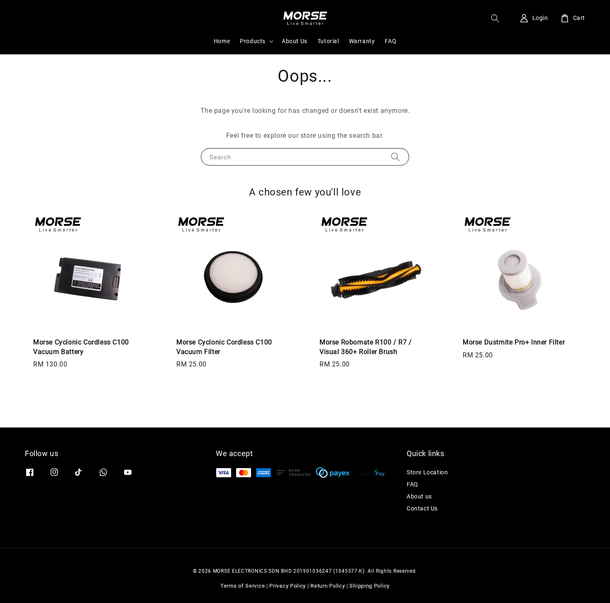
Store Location (427, 472)
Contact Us (422, 508)
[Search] (395, 157)
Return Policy (327, 586)
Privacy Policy (287, 586)
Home (222, 41)
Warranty (362, 41)
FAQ (390, 41)
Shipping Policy (369, 586)
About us (419, 496)
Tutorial (328, 41)
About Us (294, 41)
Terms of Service (242, 586)
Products (253, 41)
